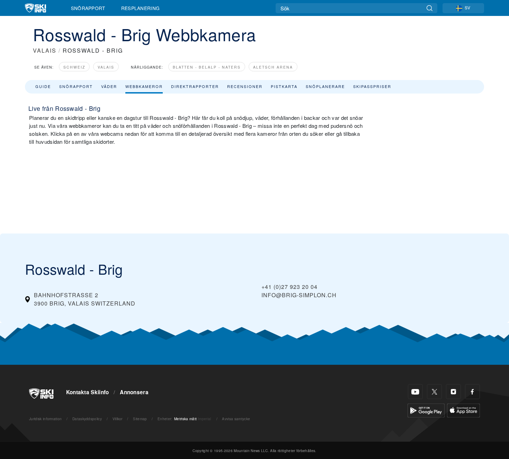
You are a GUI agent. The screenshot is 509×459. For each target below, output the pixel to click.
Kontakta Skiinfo (87, 392)
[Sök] (429, 8)
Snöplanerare (325, 86)
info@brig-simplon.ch (299, 295)
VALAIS (44, 50)
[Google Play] (426, 409)
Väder (109, 86)
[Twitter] (434, 391)
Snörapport (88, 8)
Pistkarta (284, 86)
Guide (43, 86)
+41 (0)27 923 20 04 (289, 287)
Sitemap (140, 418)
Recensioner (244, 86)
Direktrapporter (195, 86)
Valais (106, 67)
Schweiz (74, 67)
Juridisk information (45, 418)
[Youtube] (415, 391)
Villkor (118, 418)
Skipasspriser (372, 86)
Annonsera (134, 392)
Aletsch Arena (273, 67)
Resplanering (140, 8)
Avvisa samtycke (236, 418)
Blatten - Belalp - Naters (207, 67)
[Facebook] (472, 391)
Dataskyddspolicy (87, 418)
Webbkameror (144, 86)
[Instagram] (453, 391)
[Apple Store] (463, 409)
